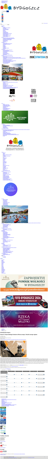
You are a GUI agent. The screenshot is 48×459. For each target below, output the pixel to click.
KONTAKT (4, 48)
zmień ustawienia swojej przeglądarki (31, 457)
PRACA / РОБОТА (5, 250)
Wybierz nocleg (5, 200)
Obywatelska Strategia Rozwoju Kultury (7, 86)
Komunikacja (3, 230)
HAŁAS (4, 45)
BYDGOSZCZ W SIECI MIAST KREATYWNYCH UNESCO (9, 399)
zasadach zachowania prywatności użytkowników (12, 457)
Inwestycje (3, 268)
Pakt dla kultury (3, 403)
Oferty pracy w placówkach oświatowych (7, 59)
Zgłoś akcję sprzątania (5, 225)
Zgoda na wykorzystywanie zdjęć (7, 246)
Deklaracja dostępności (2, 447)
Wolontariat (4, 131)
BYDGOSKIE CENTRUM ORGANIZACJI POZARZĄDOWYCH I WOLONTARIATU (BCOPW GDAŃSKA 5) (16, 129)
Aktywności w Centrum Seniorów (7, 174)
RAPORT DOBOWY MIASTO (6, 234)
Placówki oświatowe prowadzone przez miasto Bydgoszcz (9, 60)
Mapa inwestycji (5, 229)
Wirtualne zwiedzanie (5, 199)
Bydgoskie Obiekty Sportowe (6, 105)
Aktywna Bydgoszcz (5, 109)
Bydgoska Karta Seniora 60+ (6, 177)
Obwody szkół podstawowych (6, 62)
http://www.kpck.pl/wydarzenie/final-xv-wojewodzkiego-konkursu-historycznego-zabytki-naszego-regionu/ (14, 339)
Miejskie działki (5, 54)
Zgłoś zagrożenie (5, 231)
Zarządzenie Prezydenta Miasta (6, 254)
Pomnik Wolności (4, 253)
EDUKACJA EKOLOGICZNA (6, 44)
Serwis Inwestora (5, 52)
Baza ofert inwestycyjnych (6, 50)
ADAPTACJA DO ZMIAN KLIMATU (7, 43)
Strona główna (3, 329)
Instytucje (3, 400)
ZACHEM (4, 47)
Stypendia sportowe (5, 107)
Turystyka (3, 267)
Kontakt (4, 244)
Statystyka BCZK (5, 235)
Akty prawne (4, 240)
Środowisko (3, 42)
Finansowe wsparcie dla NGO (6, 132)
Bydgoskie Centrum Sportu (6, 104)
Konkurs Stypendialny (5, 84)
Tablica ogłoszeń (5, 135)
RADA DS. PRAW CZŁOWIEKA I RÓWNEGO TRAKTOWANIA (11, 134)
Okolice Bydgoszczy (5, 204)
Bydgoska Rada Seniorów (6, 175)
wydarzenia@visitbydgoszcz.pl (14, 366)
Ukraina (2, 272)
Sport (2, 103)
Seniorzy (3, 266)
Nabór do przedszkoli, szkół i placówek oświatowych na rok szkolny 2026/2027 (12, 57)
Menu (1, 258)
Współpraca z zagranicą (5, 128)
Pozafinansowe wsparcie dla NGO (7, 133)
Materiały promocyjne (5, 127)
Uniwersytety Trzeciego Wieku (6, 179)
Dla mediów (3, 243)
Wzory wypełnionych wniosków (6, 241)
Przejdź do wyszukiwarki (4, 1)
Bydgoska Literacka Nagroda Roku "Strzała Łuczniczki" (8, 405)
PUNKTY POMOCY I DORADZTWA (7, 252)
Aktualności (4, 239)
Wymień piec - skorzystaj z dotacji (7, 224)
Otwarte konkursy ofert (5, 63)
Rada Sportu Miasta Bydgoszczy (6, 108)
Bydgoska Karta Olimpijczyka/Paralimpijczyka (8, 110)
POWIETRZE (4, 46)
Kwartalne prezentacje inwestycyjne (7, 228)
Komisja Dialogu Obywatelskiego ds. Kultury (8, 85)
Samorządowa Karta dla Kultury (6, 88)
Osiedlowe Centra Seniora (6, 176)
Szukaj (8, 24)
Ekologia (3, 223)
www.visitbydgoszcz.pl (7, 368)
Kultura (2, 263)
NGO (2, 265)
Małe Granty (3, 401)
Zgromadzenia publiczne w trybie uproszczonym (8, 237)
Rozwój (2, 37)
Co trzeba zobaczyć (5, 201)
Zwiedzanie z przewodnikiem (6, 202)
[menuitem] (25, 31)
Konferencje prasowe (5, 245)
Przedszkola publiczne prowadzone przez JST (8, 61)
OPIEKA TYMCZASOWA (6, 249)
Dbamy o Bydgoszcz (5, 232)
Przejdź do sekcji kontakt (4, 2)
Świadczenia (3, 238)
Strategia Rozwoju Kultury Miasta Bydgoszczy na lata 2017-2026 (10, 87)
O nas (3, 242)
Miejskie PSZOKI (5, 226)
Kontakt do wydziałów (2, 441)
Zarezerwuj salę (5, 172)
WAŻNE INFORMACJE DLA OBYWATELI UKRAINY (9, 247)
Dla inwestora (3, 49)
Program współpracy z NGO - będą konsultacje (8, 130)
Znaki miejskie (4, 126)
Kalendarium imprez (5, 81)
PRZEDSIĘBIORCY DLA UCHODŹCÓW (8, 251)
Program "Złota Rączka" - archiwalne (7, 178)
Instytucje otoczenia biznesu (6, 53)
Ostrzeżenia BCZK (5, 233)
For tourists (4, 256)
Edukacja (3, 55)
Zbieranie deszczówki (5, 227)
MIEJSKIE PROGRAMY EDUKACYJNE (8, 56)
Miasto (2, 26)
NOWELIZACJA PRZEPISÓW (6, 248)
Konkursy (4, 124)
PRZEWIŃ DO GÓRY (3, 454)
